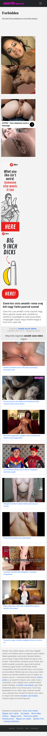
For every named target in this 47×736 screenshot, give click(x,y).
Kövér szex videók (30, 711)
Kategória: (13, 329)
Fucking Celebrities (11, 721)
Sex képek (25, 713)
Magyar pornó (15, 716)
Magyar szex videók (10, 713)
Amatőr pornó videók (27, 329)
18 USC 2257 (19, 728)
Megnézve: (30, 331)
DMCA (27, 728)
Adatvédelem (34, 728)
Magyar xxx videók (23, 719)
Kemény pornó (8, 719)
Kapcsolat (11, 728)
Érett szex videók (31, 716)
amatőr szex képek (25, 685)
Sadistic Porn (38, 719)
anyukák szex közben (29, 696)
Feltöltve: (11, 331)
